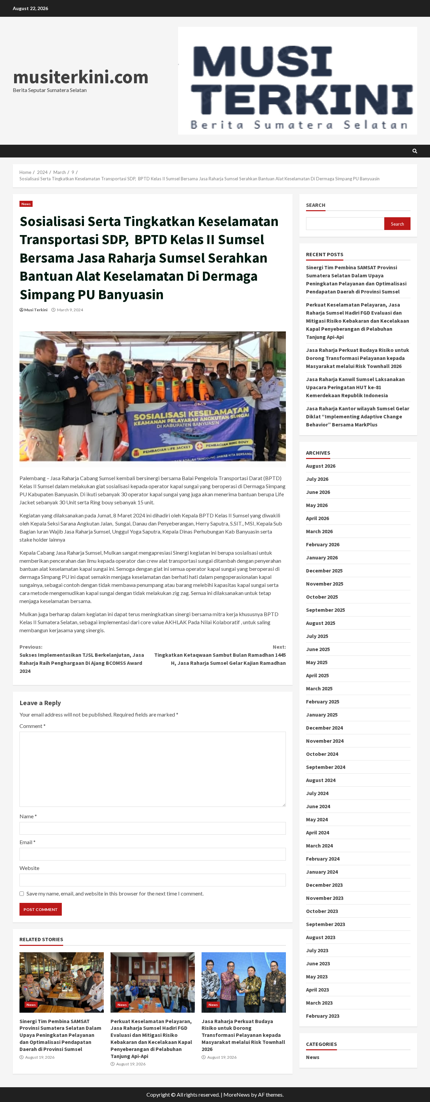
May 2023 (317, 976)
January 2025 (322, 714)
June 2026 (318, 492)
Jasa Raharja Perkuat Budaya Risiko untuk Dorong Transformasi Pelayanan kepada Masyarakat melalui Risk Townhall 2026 (244, 982)
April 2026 (317, 518)
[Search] (415, 151)
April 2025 (317, 675)
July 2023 (317, 950)
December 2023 (324, 884)
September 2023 (325, 924)
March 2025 (319, 688)
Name (28, 816)
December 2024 (324, 727)
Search (316, 205)
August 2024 (320, 780)
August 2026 (320, 465)
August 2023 (320, 937)
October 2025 (322, 596)
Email (27, 842)
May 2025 (317, 662)
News (26, 204)
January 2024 (322, 871)
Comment (32, 726)
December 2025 (324, 570)
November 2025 (324, 583)
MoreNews (236, 1094)
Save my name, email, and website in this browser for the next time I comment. (115, 893)
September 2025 (325, 609)
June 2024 (318, 806)
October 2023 (322, 911)
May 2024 (317, 819)
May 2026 (317, 505)
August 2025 (320, 622)
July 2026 (317, 478)
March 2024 (319, 845)
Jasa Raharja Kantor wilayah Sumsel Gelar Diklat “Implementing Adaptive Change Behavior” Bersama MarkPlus (357, 416)
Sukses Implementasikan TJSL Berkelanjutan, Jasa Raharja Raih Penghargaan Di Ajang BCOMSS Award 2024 (81, 658)
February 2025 (322, 701)
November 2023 (324, 897)
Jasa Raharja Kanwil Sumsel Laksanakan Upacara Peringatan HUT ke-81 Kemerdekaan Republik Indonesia (355, 387)
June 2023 (318, 963)
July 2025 (317, 636)
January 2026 (322, 557)
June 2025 (318, 649)
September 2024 (325, 767)
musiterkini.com (81, 76)
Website (29, 868)
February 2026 (322, 544)
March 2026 (319, 531)
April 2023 (317, 989)
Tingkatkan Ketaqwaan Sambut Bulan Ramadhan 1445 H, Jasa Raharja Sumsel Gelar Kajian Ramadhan (220, 654)
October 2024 (322, 753)
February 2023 (322, 1015)
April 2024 (317, 832)
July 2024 (317, 793)
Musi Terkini (35, 309)
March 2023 (319, 1002)
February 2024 (322, 858)
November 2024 (324, 740)
